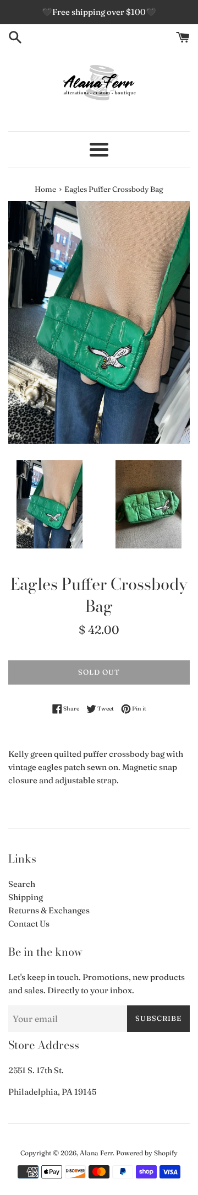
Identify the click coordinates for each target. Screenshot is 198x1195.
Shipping (25, 897)
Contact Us (29, 923)
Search (21, 884)
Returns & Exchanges (49, 910)
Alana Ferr (96, 1153)
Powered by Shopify (147, 1153)
